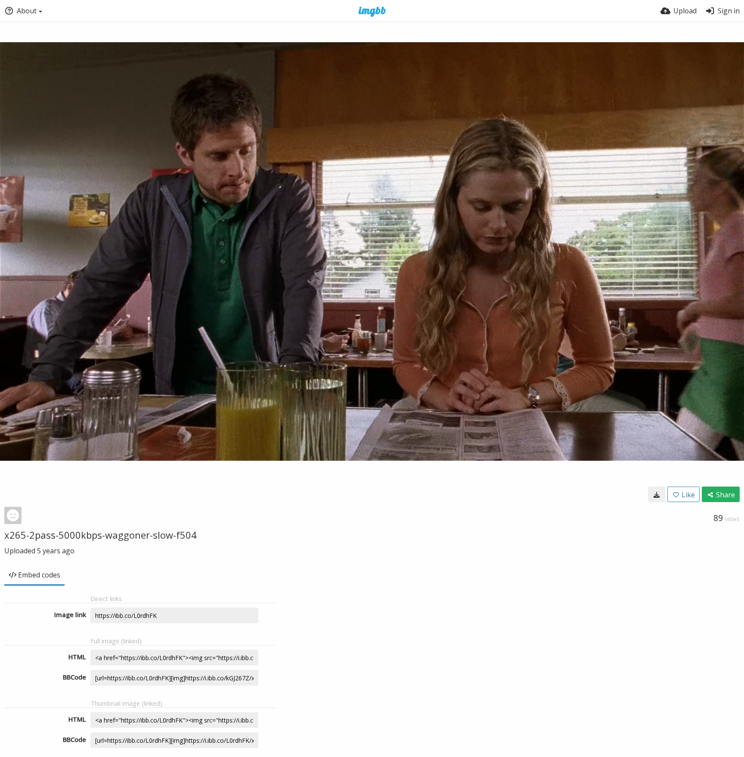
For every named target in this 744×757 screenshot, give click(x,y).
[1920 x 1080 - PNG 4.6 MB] (656, 494)
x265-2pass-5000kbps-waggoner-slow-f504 (100, 534)
